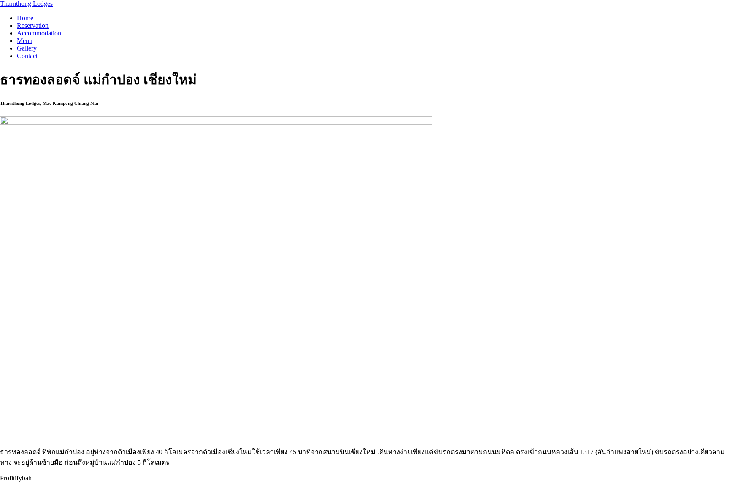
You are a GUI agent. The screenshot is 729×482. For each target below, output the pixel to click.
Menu (24, 40)
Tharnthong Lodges (26, 3)
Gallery (27, 48)
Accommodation (39, 33)
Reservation (33, 25)
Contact (27, 55)
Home (25, 17)
